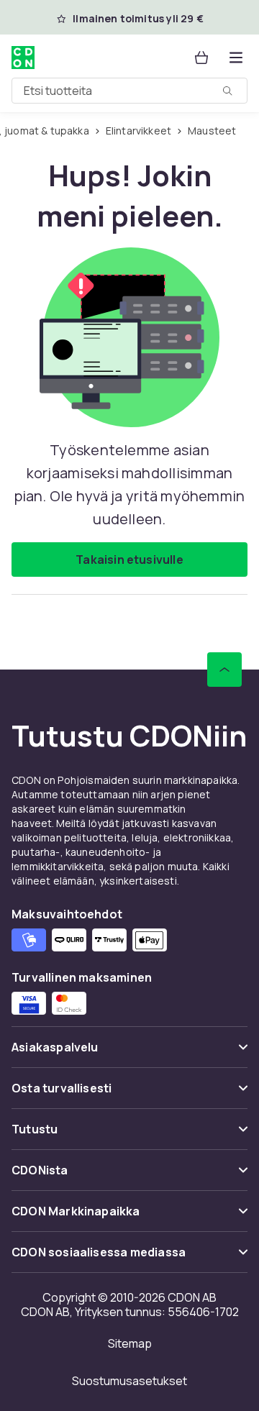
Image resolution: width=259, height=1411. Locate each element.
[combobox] (129, 91)
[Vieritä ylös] (224, 669)
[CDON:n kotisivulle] (24, 57)
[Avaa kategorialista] (236, 57)
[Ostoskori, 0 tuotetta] (201, 57)
